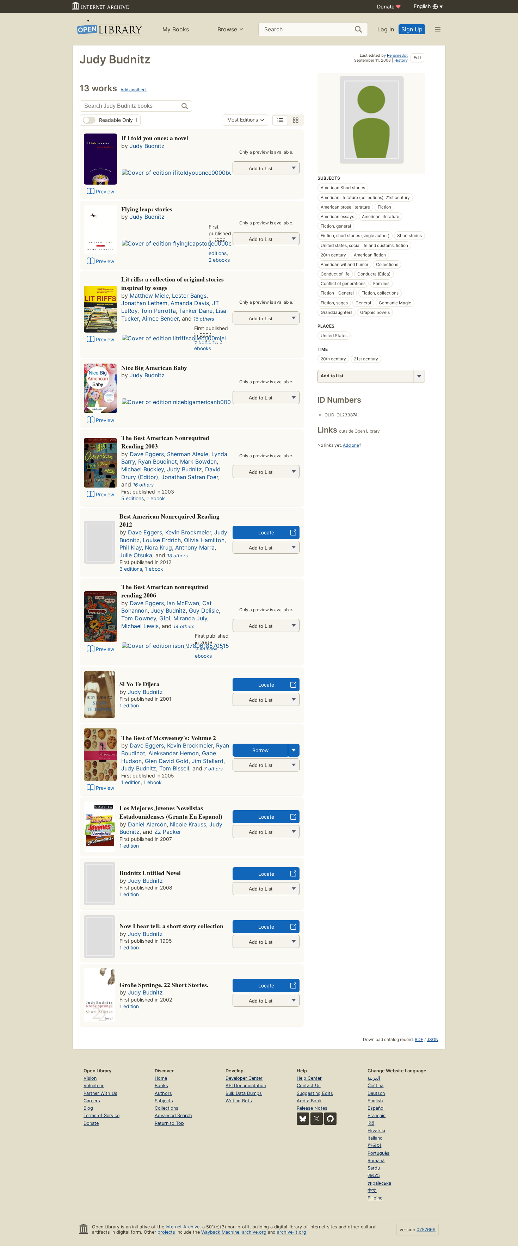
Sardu (374, 1168)
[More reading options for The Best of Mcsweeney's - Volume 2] (293, 764)
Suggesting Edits (315, 1093)
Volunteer (94, 1085)
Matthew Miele (149, 295)
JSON (432, 1039)
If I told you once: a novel (154, 137)
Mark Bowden (198, 461)
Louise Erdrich (162, 540)
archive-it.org (291, 1232)
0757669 (426, 1229)
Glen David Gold (167, 760)
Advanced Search (173, 1115)
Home (161, 1078)
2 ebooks (219, 260)
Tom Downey (138, 618)
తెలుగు (374, 1175)
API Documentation (246, 1085)
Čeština (375, 1085)
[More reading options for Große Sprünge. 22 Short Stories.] (293, 1000)
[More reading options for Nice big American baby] (293, 397)
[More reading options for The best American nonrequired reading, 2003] (293, 471)
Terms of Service (101, 1115)
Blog (88, 1108)
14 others (184, 626)
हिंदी (371, 1123)
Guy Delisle (204, 610)
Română (376, 1160)
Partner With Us (100, 1093)
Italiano (375, 1138)
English (375, 1100)
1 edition (129, 705)
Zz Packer (167, 831)
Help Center (309, 1078)
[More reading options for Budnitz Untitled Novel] (293, 888)
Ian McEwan (183, 603)
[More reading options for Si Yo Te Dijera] (293, 699)
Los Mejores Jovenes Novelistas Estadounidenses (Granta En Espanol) (170, 812)
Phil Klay (130, 547)
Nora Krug (158, 547)
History (401, 60)
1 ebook (156, 498)
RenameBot (397, 55)
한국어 (374, 1145)
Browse (227, 29)
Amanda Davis (190, 302)
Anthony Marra (195, 547)
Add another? (134, 89)
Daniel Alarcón (147, 824)
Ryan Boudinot (157, 461)
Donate (389, 7)
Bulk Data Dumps (244, 1093)
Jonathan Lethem (144, 302)
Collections (166, 1108)
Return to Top (169, 1123)
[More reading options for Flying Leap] (293, 238)
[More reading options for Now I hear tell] (293, 941)
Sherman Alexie (187, 454)
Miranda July (190, 618)
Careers (92, 1100)
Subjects (164, 1100)
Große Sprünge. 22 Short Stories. (163, 984)
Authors (163, 1093)
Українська (379, 1183)
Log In (385, 29)
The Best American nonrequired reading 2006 (164, 591)
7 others (213, 768)
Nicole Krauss (188, 824)
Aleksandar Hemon (173, 753)
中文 (372, 1190)
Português (378, 1153)
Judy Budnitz (147, 145)
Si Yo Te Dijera (139, 683)
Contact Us (309, 1085)
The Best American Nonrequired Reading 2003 (165, 442)
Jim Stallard (207, 760)
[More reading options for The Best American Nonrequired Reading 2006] (293, 625)
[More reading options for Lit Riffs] (293, 317)
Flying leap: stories (146, 208)
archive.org (254, 1232)
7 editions (218, 250)
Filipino (375, 1198)
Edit (417, 57)
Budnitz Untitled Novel (150, 872)
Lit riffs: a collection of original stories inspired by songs (172, 283)
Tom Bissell (174, 768)
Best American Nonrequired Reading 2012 (169, 520)
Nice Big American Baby (154, 367)
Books (161, 1085)
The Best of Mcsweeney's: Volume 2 (168, 737)
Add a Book (309, 1100)
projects (166, 1232)
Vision (90, 1078)
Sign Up (412, 29)
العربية (374, 1078)
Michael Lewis (140, 626)
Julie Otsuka (135, 555)
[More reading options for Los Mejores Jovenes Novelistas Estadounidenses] (293, 831)
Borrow (260, 750)
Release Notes (312, 1108)
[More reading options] (294, 750)
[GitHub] (330, 1118)
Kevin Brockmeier (188, 532)
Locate (266, 532)
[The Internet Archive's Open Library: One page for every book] (109, 29)
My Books (175, 29)
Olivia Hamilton (204, 540)
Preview (105, 191)
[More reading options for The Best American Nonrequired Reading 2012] (293, 547)
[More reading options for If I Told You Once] (293, 167)
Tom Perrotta (158, 310)
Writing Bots (239, 1100)
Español (376, 1108)
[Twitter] (316, 1118)
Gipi (164, 618)
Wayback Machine (220, 1232)
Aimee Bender (160, 318)
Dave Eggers (147, 454)
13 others (177, 555)
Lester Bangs (189, 295)
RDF (419, 1039)
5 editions (132, 498)
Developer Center (244, 1078)
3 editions (130, 569)
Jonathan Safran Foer (189, 477)
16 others (203, 319)
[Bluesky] (303, 1118)
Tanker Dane (195, 310)
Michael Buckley (142, 469)
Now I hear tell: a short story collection (171, 925)
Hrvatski (376, 1130)
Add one (351, 445)
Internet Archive (182, 1226)
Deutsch (376, 1093)
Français (377, 1115)
